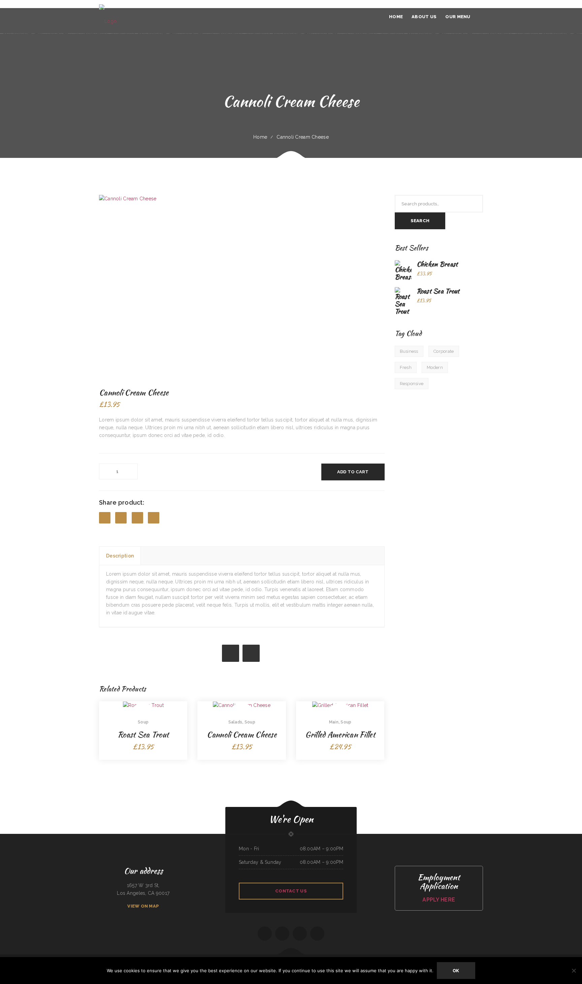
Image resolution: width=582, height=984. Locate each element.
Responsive (412, 383)
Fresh (406, 367)
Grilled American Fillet (340, 734)
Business (409, 351)
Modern (435, 367)
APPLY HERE (438, 899)
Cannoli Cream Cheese (242, 734)
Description (120, 555)
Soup (143, 722)
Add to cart (353, 471)
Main (333, 722)
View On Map (143, 906)
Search (420, 220)
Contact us (291, 890)
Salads (235, 722)
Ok (456, 970)
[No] (573, 970)
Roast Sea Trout (143, 734)
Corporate (443, 351)
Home (260, 137)
